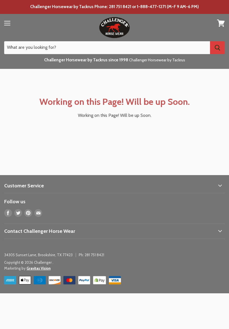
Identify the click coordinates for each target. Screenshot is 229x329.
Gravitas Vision (39, 268)
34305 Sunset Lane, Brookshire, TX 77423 (38, 255)
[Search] (217, 47)
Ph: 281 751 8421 (91, 255)
